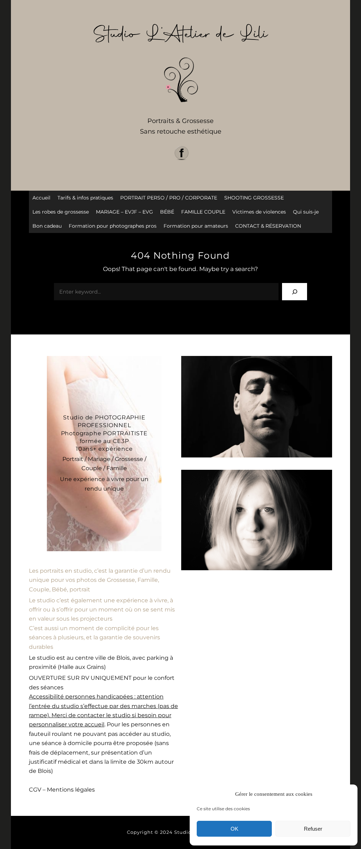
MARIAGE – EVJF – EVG (124, 212)
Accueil (41, 198)
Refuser (313, 829)
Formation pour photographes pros (113, 226)
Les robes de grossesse (60, 212)
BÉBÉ (167, 212)
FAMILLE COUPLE (203, 212)
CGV (35, 789)
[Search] (294, 291)
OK (234, 829)
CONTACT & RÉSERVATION (268, 226)
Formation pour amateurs (196, 226)
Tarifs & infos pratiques (85, 198)
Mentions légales (71, 789)
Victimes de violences (259, 212)
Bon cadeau (47, 226)
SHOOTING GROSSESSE (254, 198)
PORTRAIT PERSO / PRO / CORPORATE (168, 198)
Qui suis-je (306, 212)
